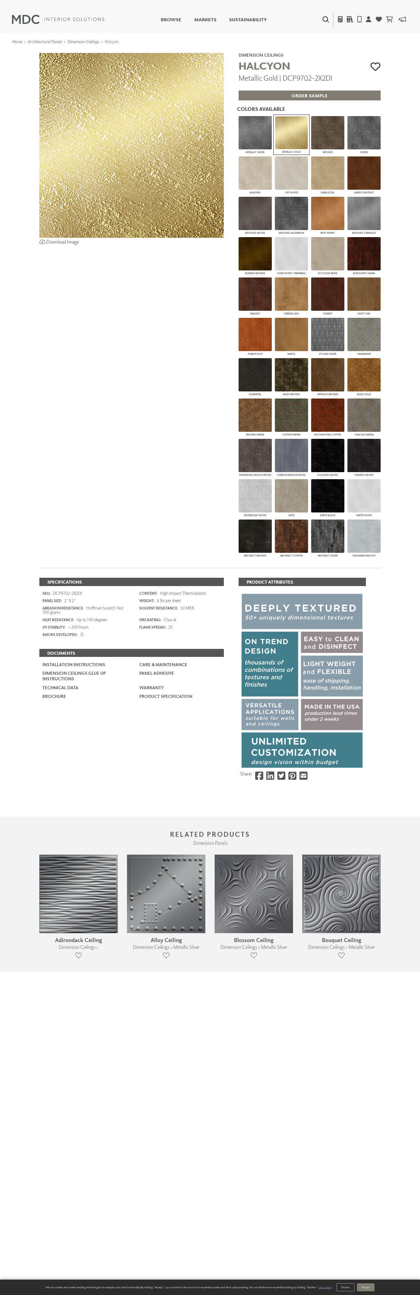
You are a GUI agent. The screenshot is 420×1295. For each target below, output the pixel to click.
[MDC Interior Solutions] (58, 19)
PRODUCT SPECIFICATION (165, 696)
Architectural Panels (45, 41)
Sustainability (248, 19)
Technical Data (60, 687)
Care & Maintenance (163, 664)
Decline (345, 1287)
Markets (205, 19)
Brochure (54, 696)
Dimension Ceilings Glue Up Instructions (74, 675)
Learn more (325, 1287)
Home (17, 41)
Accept (366, 1287)
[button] (375, 66)
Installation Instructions (73, 664)
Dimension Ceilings (83, 41)
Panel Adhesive (156, 673)
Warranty (151, 687)
